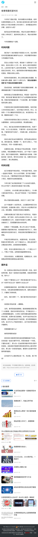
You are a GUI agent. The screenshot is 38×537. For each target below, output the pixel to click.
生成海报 (7, 380)
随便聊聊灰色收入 (20, 447)
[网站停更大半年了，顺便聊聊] (7, 423)
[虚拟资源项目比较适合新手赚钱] (7, 489)
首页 (2, 7)
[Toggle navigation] (35, 2)
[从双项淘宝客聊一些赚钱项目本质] (7, 393)
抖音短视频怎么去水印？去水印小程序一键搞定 (17, 497)
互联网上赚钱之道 (20, 467)
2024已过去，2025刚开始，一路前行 (25, 458)
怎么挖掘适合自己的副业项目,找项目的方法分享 (18, 431)
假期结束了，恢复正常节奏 (23, 401)
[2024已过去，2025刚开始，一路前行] (7, 459)
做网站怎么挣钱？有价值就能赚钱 (25, 412)
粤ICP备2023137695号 (9, 527)
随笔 (16, 15)
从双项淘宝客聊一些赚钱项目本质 (25, 392)
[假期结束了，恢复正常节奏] (7, 403)
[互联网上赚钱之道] (7, 469)
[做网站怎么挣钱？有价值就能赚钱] (7, 413)
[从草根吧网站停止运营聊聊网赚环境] (7, 515)
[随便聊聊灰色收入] (7, 449)
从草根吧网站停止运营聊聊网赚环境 (25, 514)
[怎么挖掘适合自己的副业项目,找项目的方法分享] (19, 436)
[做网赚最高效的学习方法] (7, 479)
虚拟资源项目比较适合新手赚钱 (25, 487)
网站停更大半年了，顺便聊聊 (24, 421)
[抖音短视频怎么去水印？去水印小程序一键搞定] (19, 502)
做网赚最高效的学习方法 (22, 477)
